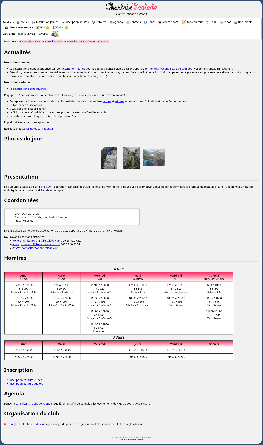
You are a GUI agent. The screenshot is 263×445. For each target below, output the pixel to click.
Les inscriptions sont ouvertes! (28, 89)
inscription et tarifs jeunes (26, 380)
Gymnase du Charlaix (28, 217)
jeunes (107, 101)
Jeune (15, 244)
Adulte (16, 248)
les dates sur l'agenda (39, 128)
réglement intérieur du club (28, 424)
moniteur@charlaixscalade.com (167, 69)
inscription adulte (31, 40)
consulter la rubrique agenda (34, 403)
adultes (119, 101)
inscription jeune (54, 40)
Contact (43, 34)
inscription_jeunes (73, 69)
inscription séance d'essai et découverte (88, 40)
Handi (15, 240)
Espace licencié (26, 34)
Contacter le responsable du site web (131, 439)
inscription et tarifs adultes (26, 383)
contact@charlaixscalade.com (40, 248)
